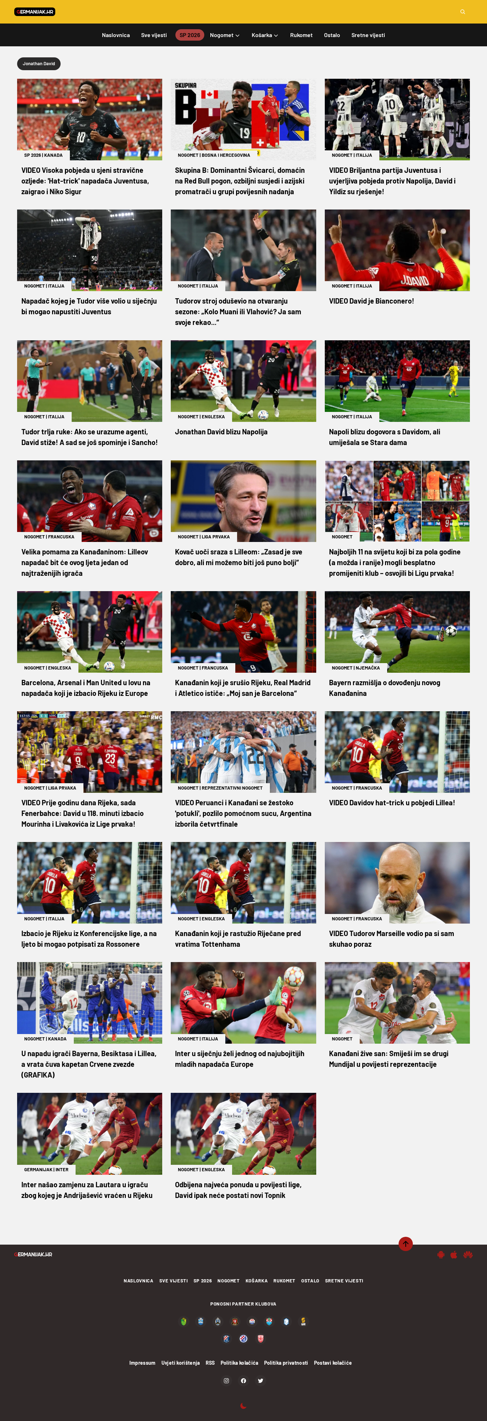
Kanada (53, 155)
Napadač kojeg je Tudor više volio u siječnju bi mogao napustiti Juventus (89, 306)
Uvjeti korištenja (181, 1363)
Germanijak (38, 1169)
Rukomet (284, 1280)
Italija (364, 155)
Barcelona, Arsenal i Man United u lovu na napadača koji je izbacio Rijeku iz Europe (85, 687)
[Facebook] (243, 1380)
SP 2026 (32, 155)
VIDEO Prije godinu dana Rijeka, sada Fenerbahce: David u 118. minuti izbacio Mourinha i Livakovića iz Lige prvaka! (82, 813)
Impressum (142, 1363)
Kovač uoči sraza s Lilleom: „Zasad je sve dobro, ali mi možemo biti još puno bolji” (238, 557)
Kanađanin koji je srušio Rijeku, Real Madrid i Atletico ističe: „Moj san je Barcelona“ (243, 687)
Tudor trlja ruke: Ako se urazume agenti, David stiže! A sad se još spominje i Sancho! (89, 436)
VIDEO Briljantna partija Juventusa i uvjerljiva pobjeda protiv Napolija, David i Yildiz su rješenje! (392, 181)
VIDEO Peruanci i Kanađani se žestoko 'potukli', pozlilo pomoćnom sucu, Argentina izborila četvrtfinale (243, 813)
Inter (62, 1169)
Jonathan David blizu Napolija (221, 431)
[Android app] (441, 1254)
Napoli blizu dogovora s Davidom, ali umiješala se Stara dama (384, 436)
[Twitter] (260, 1380)
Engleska (213, 416)
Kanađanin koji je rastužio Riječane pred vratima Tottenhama (238, 938)
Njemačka (368, 668)
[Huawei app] (468, 1254)
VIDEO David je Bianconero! (371, 300)
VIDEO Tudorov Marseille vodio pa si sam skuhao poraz (391, 938)
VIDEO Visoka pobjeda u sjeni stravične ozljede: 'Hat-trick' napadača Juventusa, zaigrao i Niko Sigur (85, 181)
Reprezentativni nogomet (232, 788)
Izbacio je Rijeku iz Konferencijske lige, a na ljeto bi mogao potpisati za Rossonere (89, 938)
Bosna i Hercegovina (226, 155)
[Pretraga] (463, 12)
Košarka (257, 1280)
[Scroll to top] (406, 1244)
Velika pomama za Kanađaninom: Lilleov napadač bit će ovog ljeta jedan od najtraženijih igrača (84, 562)
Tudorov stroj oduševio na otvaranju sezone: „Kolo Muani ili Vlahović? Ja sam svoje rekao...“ (238, 311)
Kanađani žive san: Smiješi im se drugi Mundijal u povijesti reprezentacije (388, 1058)
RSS (210, 1363)
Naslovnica (139, 1280)
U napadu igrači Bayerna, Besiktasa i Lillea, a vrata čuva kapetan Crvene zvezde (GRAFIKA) (89, 1064)
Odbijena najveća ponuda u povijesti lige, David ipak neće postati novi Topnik (238, 1189)
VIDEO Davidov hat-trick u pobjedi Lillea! (392, 802)
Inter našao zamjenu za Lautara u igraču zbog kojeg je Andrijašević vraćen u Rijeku (87, 1189)
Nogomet (188, 155)
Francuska (61, 536)
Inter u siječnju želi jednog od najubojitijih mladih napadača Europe (239, 1058)
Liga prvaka (216, 536)
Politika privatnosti (286, 1363)
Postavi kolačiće (333, 1363)
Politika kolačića (239, 1363)
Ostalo (310, 1280)
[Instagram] (226, 1380)
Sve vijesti (173, 1280)
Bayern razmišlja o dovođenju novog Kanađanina (384, 687)
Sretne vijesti (344, 1280)
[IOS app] (453, 1255)
